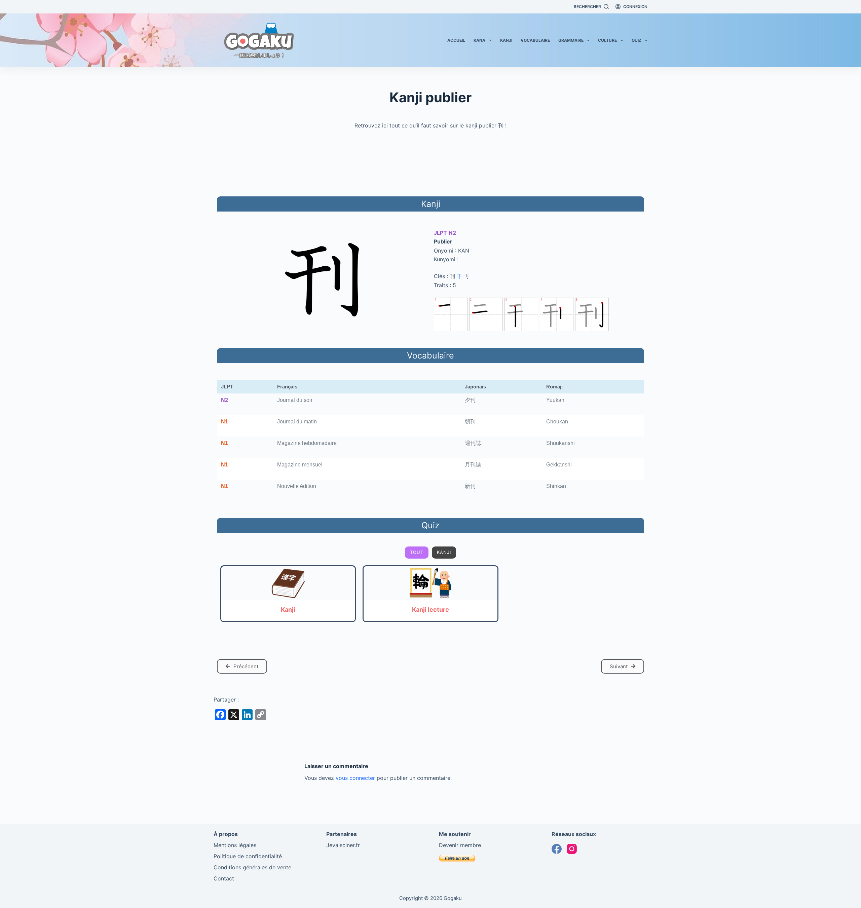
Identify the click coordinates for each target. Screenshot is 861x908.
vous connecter (355, 777)
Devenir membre (460, 845)
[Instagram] (572, 849)
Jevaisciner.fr (343, 845)
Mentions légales (235, 845)
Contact (224, 878)
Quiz (636, 40)
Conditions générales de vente (252, 867)
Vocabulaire (535, 40)
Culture (607, 40)
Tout (416, 552)
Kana (479, 40)
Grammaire (571, 40)
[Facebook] (557, 849)
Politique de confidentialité (248, 856)
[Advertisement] (430, 162)
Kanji (506, 40)
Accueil (456, 40)
